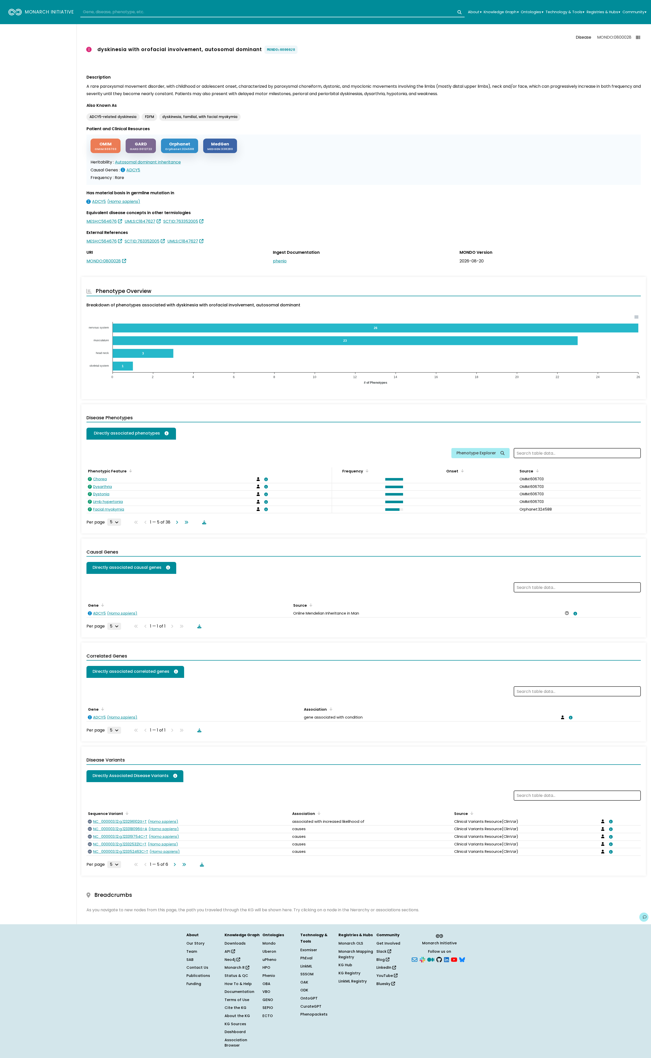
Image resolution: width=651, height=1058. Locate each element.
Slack (382, 951)
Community (634, 12)
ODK (304, 990)
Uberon (269, 951)
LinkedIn (384, 967)
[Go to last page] (185, 522)
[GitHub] (439, 959)
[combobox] (272, 12)
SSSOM (307, 974)
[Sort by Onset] (536, 470)
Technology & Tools (564, 12)
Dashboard (235, 1031)
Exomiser (308, 949)
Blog (381, 959)
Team (191, 951)
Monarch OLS (350, 943)
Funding (193, 983)
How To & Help (238, 983)
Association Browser (236, 1042)
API (228, 951)
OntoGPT (309, 998)
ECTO (267, 1015)
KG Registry (349, 973)
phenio (280, 261)
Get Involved (388, 943)
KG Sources (235, 1023)
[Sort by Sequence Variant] (126, 813)
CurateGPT (310, 1006)
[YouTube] (454, 959)
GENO (267, 999)
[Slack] (422, 959)
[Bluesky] (462, 959)
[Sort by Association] (330, 708)
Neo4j (230, 959)
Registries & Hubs (603, 12)
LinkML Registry (352, 981)
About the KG (237, 1015)
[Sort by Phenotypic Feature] (130, 470)
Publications (198, 975)
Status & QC (236, 975)
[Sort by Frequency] (366, 470)
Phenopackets (314, 1014)
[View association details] (265, 479)
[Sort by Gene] (102, 604)
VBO (266, 991)
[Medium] (430, 959)
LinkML (306, 966)
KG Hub (345, 964)
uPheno (269, 959)
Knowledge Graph (501, 12)
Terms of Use (237, 999)
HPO (266, 967)
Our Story (195, 943)
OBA (266, 983)
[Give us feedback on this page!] (643, 917)
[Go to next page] (176, 522)
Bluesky (383, 983)
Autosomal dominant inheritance (148, 162)
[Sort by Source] (310, 604)
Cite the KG (235, 1007)
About (474, 12)
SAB (190, 959)
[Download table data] (203, 522)
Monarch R (235, 967)
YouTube (385, 975)
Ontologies (532, 12)
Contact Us (197, 967)
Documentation (239, 991)
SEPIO (267, 1007)
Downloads (235, 943)
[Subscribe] (414, 959)
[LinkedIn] (446, 959)
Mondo (269, 943)
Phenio (268, 975)
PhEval (306, 958)
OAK (304, 982)
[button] (392, 479)
